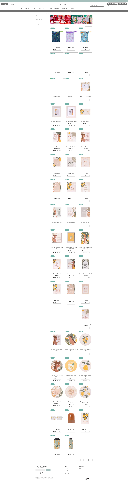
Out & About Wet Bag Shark (85, 45)
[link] (106, 5)
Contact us (66, 468)
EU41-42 (37, 16)
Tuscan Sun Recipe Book (85, 427)
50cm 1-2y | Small (38, 18)
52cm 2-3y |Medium (39, 19)
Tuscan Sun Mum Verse (71, 197)
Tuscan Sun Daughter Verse (57, 146)
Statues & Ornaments (39, 30)
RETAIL (4, 4)
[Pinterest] (42, 473)
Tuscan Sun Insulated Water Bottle (71, 453)
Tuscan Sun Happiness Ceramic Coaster (71, 402)
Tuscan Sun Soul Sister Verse (71, 146)
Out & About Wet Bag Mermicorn (71, 45)
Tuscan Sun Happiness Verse (57, 171)
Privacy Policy (67, 473)
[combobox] (96, 6)
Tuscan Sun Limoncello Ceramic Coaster (71, 376)
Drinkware (37, 27)
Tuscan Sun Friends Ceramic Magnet (71, 273)
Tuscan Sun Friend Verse (85, 146)
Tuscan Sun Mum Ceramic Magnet (85, 298)
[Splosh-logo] (63, 5)
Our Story (66, 470)
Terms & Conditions (68, 471)
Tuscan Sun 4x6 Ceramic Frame (85, 96)
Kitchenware (38, 25)
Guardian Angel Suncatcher (71, 71)
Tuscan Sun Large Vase (71, 427)
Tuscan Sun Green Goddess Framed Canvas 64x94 (85, 248)
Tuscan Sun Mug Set (56, 427)
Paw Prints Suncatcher (57, 71)
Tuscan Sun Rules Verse (85, 222)
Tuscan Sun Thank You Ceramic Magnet (56, 350)
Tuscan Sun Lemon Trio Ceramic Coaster (85, 350)
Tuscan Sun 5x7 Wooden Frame (71, 121)
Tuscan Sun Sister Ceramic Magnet (57, 298)
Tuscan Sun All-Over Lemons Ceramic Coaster (85, 402)
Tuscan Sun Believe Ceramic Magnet (85, 324)
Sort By (84, 25)
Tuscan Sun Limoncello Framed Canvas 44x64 (71, 248)
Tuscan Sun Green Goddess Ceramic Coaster (71, 350)
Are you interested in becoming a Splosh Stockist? (117, 4)
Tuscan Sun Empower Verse (57, 222)
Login (80, 468)
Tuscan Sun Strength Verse (71, 171)
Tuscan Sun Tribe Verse (71, 222)
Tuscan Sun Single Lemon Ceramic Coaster (85, 376)
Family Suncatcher (71, 96)
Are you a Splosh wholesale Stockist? (64, 11)
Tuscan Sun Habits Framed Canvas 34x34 (57, 248)
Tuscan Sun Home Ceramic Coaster (57, 401)
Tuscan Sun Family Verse (56, 197)
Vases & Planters (38, 28)
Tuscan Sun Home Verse (85, 197)
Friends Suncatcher (57, 96)
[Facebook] (36, 473)
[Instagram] (38, 473)
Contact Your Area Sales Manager (84, 471)
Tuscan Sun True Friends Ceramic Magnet (71, 299)
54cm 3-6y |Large (38, 21)
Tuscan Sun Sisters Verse (85, 171)
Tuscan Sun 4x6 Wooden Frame (56, 121)
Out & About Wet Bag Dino (57, 45)
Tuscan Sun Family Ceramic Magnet (56, 273)
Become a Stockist (82, 470)
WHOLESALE (12, 4)
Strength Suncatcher (85, 71)
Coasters (37, 24)
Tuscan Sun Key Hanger (85, 121)
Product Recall (67, 475)
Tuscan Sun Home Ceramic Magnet (85, 273)
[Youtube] (40, 473)
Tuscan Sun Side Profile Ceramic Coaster (57, 376)
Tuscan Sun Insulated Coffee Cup (57, 453)
